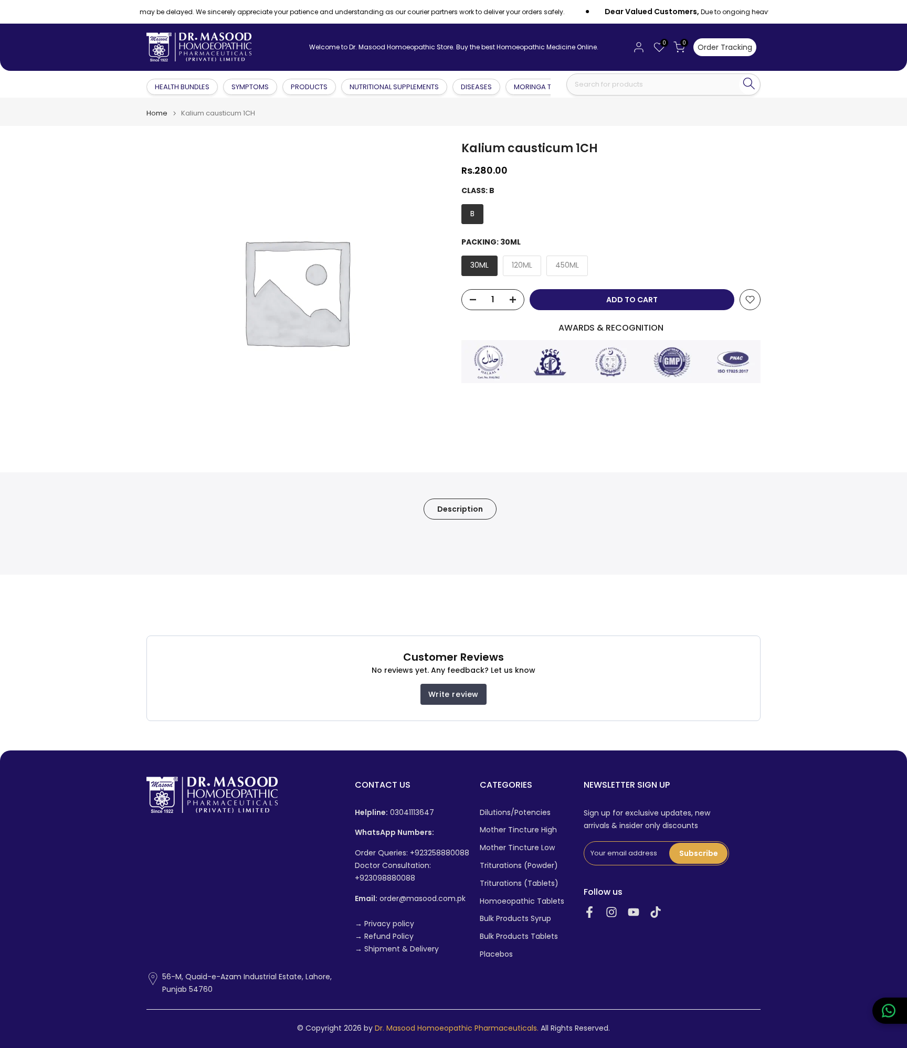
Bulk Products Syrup (515, 919)
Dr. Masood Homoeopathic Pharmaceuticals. (457, 1028)
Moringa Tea (537, 87)
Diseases (476, 87)
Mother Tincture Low (517, 848)
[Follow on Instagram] (611, 912)
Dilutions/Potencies (515, 813)
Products (309, 87)
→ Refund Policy (384, 936)
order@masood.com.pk (410, 899)
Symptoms (250, 87)
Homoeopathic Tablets (522, 901)
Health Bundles (182, 86)
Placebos (496, 954)
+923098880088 (385, 878)
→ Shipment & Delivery (397, 949)
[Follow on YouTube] (633, 912)
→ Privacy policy (384, 924)
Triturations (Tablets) (519, 883)
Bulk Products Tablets (519, 936)
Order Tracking (725, 47)
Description (460, 509)
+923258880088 (439, 853)
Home (156, 113)
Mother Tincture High (518, 830)
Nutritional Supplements (394, 87)
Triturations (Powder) (519, 866)
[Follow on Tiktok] (655, 912)
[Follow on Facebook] (589, 912)
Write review (453, 694)
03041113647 (394, 813)
